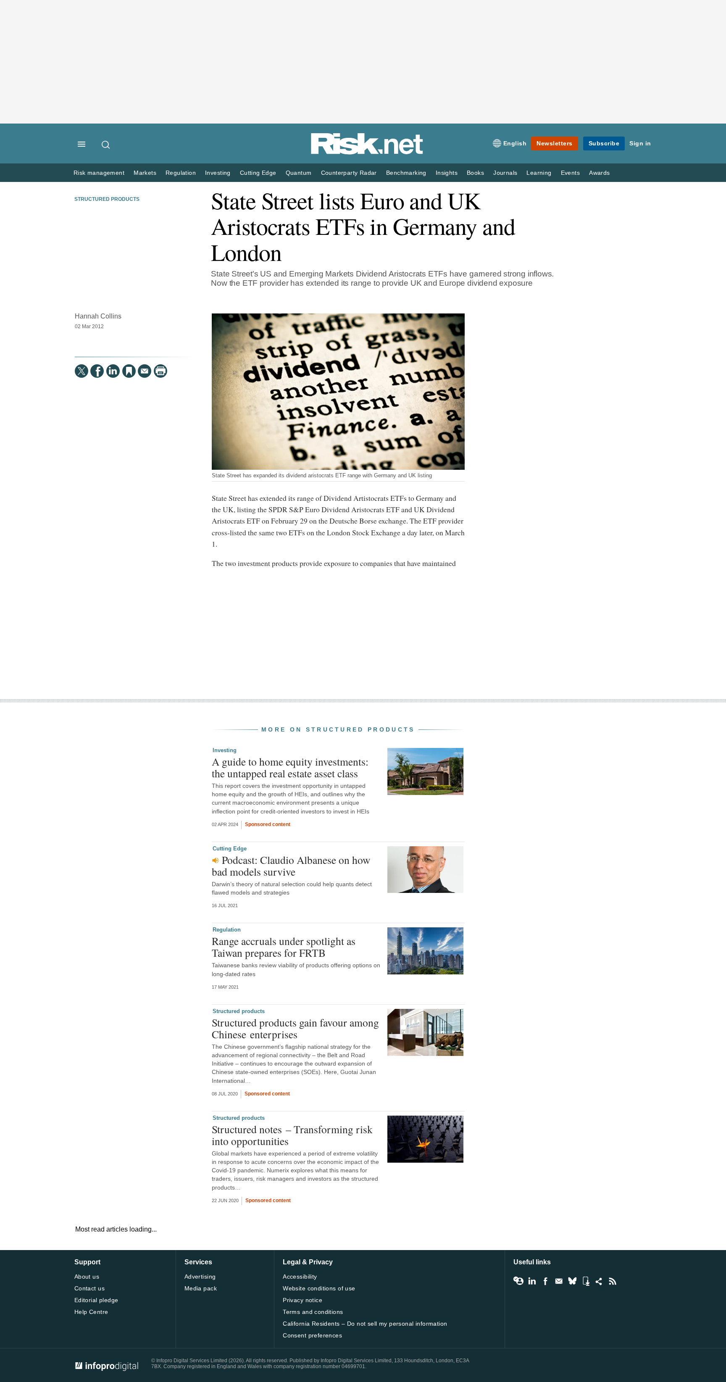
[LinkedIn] (113, 371)
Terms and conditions (313, 1311)
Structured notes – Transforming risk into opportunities (292, 1135)
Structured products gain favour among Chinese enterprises (295, 1028)
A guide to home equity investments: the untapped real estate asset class (290, 767)
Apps (586, 1281)
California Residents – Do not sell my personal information (365, 1323)
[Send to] (144, 371)
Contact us (89, 1288)
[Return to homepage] (367, 152)
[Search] (106, 144)
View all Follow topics (518, 1281)
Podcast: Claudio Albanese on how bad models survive (291, 865)
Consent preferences (312, 1335)
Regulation (181, 173)
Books (475, 173)
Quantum (299, 173)
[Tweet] (81, 371)
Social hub (599, 1281)
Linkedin (532, 1281)
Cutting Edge (258, 173)
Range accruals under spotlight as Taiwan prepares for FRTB (283, 946)
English (515, 143)
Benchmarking (406, 173)
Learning (538, 173)
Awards (599, 173)
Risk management (99, 173)
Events (570, 173)
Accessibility (300, 1276)
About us (86, 1276)
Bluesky (572, 1281)
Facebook (545, 1281)
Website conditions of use (319, 1288)
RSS (613, 1281)
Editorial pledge (96, 1300)
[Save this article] (129, 371)
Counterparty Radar (349, 173)
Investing (218, 173)
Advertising (200, 1276)
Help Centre (91, 1311)
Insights (447, 173)
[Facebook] (97, 371)
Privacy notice (302, 1300)
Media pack (200, 1288)
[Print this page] (160, 371)
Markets (145, 173)
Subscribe (604, 143)
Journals (505, 173)
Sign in (640, 143)
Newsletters (555, 143)
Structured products (106, 199)
